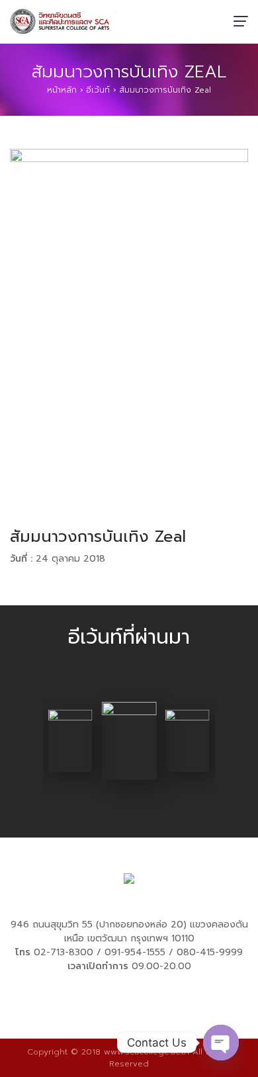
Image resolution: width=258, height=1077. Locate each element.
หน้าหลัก (62, 90)
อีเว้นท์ (98, 90)
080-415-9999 (210, 952)
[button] (20, 744)
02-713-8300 (63, 952)
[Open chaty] (221, 1042)
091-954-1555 (135, 952)
